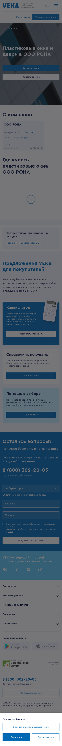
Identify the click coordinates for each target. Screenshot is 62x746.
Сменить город (46, 737)
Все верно (16, 737)
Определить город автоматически (31, 727)
